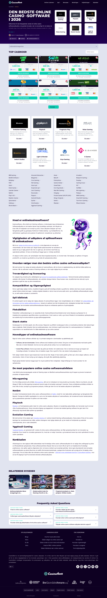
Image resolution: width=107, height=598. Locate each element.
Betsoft (56, 178)
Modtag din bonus (23, 73)
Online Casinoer (49, 2)
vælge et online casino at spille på (29, 245)
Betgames (34, 178)
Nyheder (95, 2)
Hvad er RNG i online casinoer (52, 545)
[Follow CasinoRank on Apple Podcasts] (96, 566)
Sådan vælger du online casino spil (52, 540)
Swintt (56, 200)
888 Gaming (12, 175)
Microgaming (80, 190)
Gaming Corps (80, 183)
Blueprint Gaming (81, 178)
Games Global (58, 183)
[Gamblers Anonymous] (74, 582)
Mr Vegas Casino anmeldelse (83, 76)
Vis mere (52, 107)
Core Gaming (35, 180)
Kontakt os (79, 540)
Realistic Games (13, 198)
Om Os (79, 537)
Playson (33, 195)
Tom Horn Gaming (82, 200)
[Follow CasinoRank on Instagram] (81, 566)
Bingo (26, 537)
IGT (77, 185)
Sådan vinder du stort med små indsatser (52, 542)
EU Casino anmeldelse (23, 100)
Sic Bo (27, 542)
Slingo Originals (59, 198)
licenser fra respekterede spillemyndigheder (54, 277)
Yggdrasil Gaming (36, 205)
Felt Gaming (35, 183)
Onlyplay (56, 193)
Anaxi (55, 175)
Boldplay (11, 180)
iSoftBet (78, 188)
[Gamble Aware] (56, 582)
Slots (26, 545)
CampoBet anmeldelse (84, 100)
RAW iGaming (80, 195)
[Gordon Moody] (34, 582)
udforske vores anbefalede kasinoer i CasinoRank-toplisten (73, 452)
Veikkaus (11, 203)
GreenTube (57, 185)
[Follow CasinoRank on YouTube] (89, 566)
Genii (10, 185)
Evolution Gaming (39, 418)
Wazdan (56, 203)
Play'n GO (12, 195)
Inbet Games (13, 188)
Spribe (33, 200)
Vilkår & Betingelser (31, 595)
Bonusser (65, 2)
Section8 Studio (36, 198)
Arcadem (79, 175)
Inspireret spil (35, 188)
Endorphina (57, 180)
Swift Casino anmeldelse (53, 76)
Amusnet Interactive (37, 175)
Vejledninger (86, 2)
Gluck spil (34, 185)
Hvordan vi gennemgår (79, 542)
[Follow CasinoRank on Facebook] (77, 566)
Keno (26, 540)
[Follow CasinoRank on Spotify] (92, 566)
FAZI (10, 183)
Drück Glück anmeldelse (53, 100)
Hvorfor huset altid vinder (52, 537)
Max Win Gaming (59, 190)
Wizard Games (80, 203)
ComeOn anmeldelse (23, 76)
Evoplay (78, 180)
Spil (58, 2)
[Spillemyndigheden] (20, 582)
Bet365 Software (14, 178)
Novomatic (34, 193)
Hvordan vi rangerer (79, 545)
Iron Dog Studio (59, 188)
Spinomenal (12, 200)
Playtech (15, 406)
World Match (13, 205)
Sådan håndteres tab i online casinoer (52, 548)
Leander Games (13, 190)
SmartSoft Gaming (82, 198)
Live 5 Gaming (35, 190)
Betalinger (75, 2)
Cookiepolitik (56, 595)
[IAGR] (82, 582)
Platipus (78, 193)
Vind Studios (35, 203)
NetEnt (11, 193)
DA (10, 566)
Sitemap (78, 595)
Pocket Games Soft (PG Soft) (62, 195)
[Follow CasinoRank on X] (85, 566)
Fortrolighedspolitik (79, 548)
